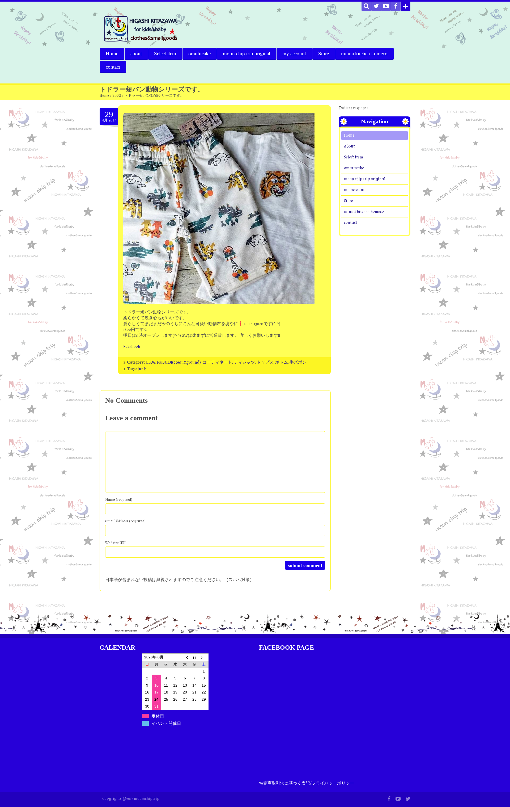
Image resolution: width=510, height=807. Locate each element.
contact (113, 67)
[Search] (366, 6)
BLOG (116, 95)
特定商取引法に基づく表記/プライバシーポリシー (306, 783)
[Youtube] (386, 6)
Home (112, 53)
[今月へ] (194, 657)
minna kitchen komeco (364, 53)
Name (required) (118, 499)
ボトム (281, 362)
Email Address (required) (125, 521)
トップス (265, 362)
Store (323, 53)
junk (142, 369)
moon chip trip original (246, 53)
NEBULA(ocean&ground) (179, 362)
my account (294, 53)
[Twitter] (376, 6)
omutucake (199, 53)
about (136, 53)
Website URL (115, 542)
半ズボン (298, 362)
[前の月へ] (185, 657)
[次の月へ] (204, 657)
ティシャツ (244, 362)
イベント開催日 (166, 723)
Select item (165, 53)
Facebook (131, 347)
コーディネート (217, 362)
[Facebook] (396, 6)
